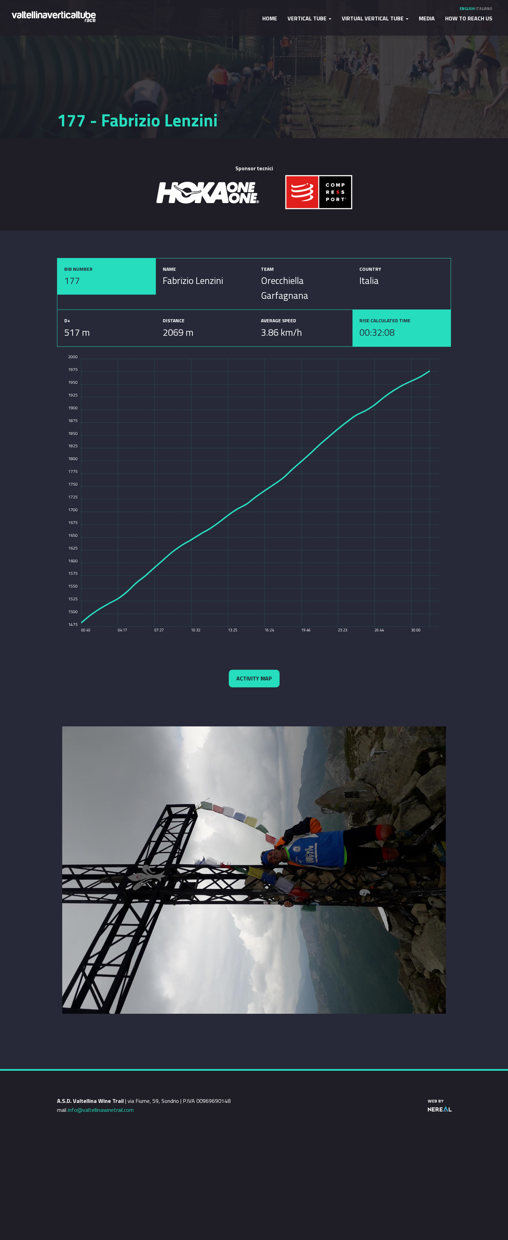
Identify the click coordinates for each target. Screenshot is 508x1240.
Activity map (254, 678)
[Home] (53, 16)
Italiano (484, 8)
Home (269, 18)
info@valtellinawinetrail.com (101, 1110)
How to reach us (468, 18)
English (467, 8)
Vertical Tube (308, 18)
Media (427, 18)
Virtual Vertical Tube (373, 18)
